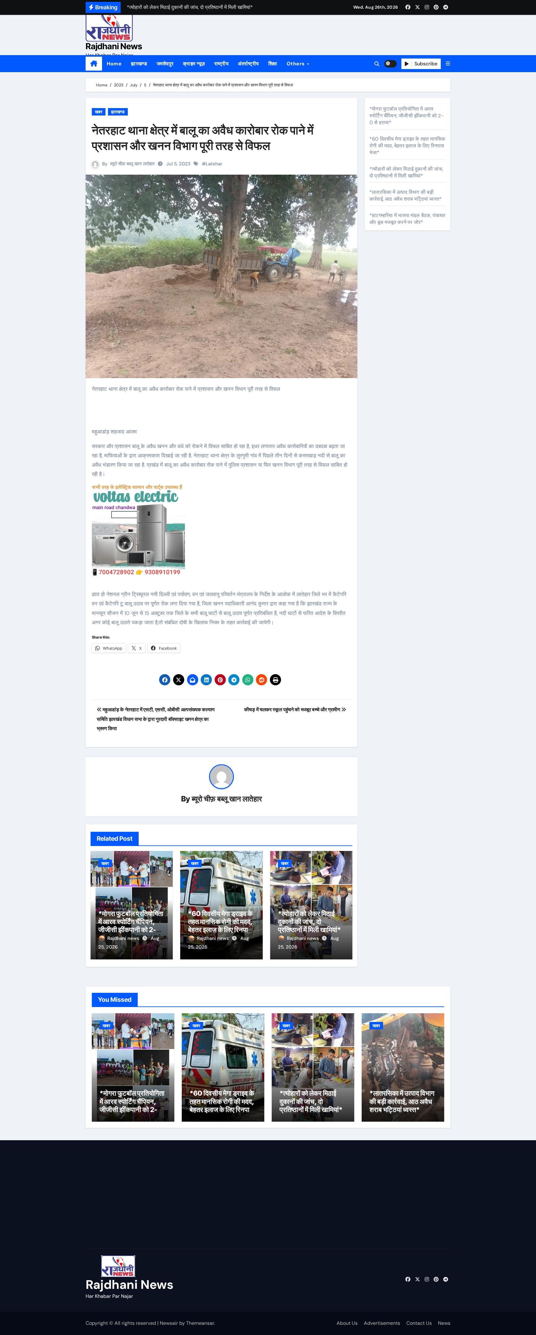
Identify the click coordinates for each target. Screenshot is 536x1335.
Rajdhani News (114, 46)
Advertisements (382, 1323)
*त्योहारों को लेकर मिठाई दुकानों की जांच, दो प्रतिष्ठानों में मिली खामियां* (309, 922)
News (444, 1323)
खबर (98, 112)
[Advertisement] (145, 1196)
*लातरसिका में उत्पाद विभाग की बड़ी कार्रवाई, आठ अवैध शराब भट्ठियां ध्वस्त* (405, 195)
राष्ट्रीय (221, 63)
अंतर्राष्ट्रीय (248, 63)
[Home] (94, 64)
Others (296, 63)
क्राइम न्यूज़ (194, 63)
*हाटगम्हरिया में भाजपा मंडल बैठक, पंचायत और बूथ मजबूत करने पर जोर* (407, 218)
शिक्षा (272, 63)
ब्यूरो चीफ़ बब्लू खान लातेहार (132, 164)
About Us (347, 1323)
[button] (447, 64)
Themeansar (200, 1323)
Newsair (169, 1323)
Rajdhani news (124, 938)
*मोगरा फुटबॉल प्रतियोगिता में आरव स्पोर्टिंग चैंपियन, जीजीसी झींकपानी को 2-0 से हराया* (130, 926)
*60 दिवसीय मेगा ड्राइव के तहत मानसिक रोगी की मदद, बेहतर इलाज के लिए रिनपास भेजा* (220, 926)
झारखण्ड (139, 63)
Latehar (214, 164)
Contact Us (419, 1323)
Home (114, 63)
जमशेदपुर (165, 63)
